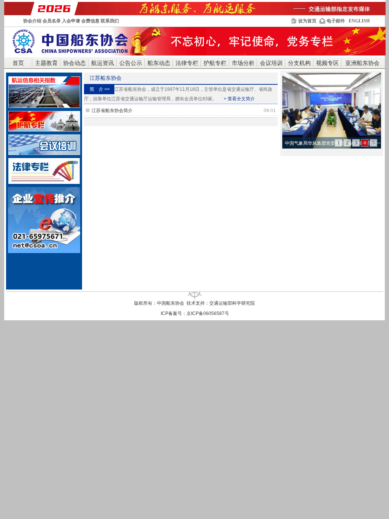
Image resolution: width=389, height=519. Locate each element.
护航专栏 (215, 63)
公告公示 (130, 63)
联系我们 (110, 21)
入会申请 (71, 21)
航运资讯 (102, 63)
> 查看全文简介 (239, 98)
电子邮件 (336, 21)
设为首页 (307, 21)
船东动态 (158, 63)
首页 (18, 63)
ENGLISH (359, 21)
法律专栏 (187, 63)
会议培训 (271, 63)
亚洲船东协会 (362, 63)
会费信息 (90, 21)
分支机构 (299, 63)
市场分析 (243, 63)
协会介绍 (32, 21)
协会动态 (74, 63)
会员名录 (52, 21)
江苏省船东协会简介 (184, 110)
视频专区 (327, 63)
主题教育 (46, 63)
